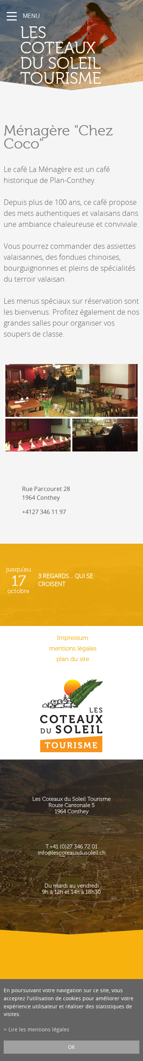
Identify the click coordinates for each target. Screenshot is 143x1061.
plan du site (72, 659)
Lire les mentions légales (38, 1029)
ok (71, 1046)
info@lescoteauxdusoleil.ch (72, 853)
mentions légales (72, 648)
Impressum (72, 637)
